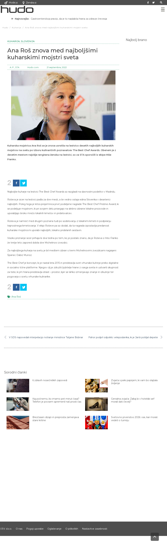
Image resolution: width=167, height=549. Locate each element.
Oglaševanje (54, 528)
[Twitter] (153, 2)
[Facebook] (16, 183)
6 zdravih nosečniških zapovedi (49, 380)
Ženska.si (31, 2)
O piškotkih (71, 528)
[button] (161, 2)
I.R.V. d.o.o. (6, 528)
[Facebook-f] (148, 2)
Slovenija (28, 41)
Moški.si (13, 2)
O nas (19, 528)
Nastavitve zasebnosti (94, 528)
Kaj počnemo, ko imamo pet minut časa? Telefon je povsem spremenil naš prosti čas (56, 400)
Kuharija (13, 41)
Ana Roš (16, 296)
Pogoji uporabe (35, 528)
